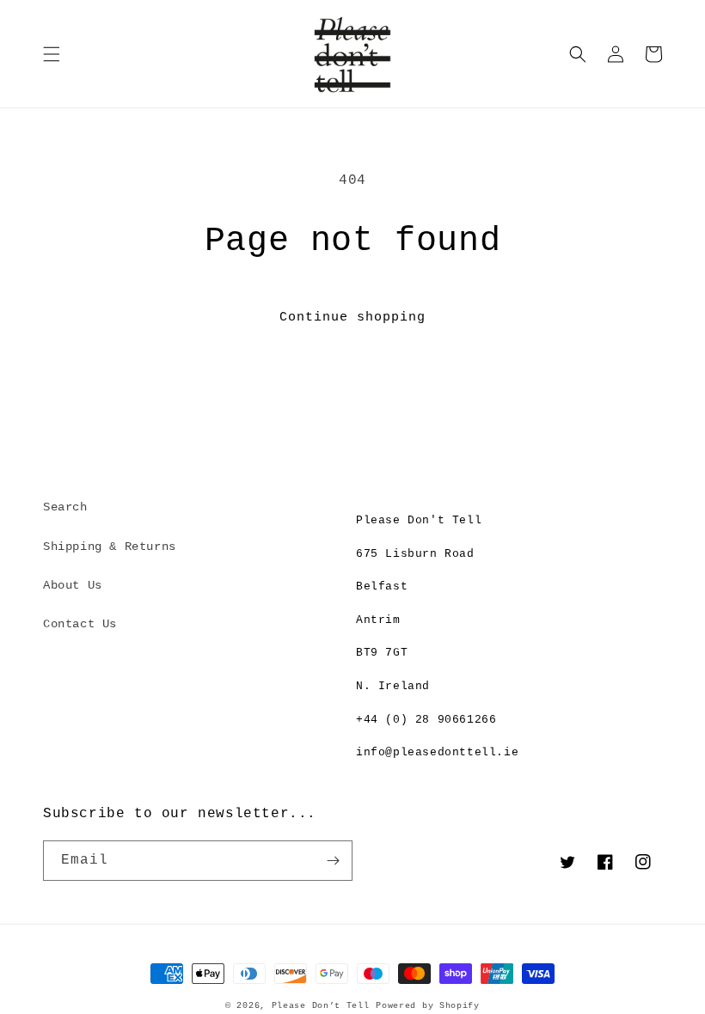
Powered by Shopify (428, 1006)
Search (65, 507)
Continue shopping (352, 317)
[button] (51, 54)
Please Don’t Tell (321, 1006)
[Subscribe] (333, 860)
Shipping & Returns (109, 546)
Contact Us (80, 624)
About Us (72, 585)
